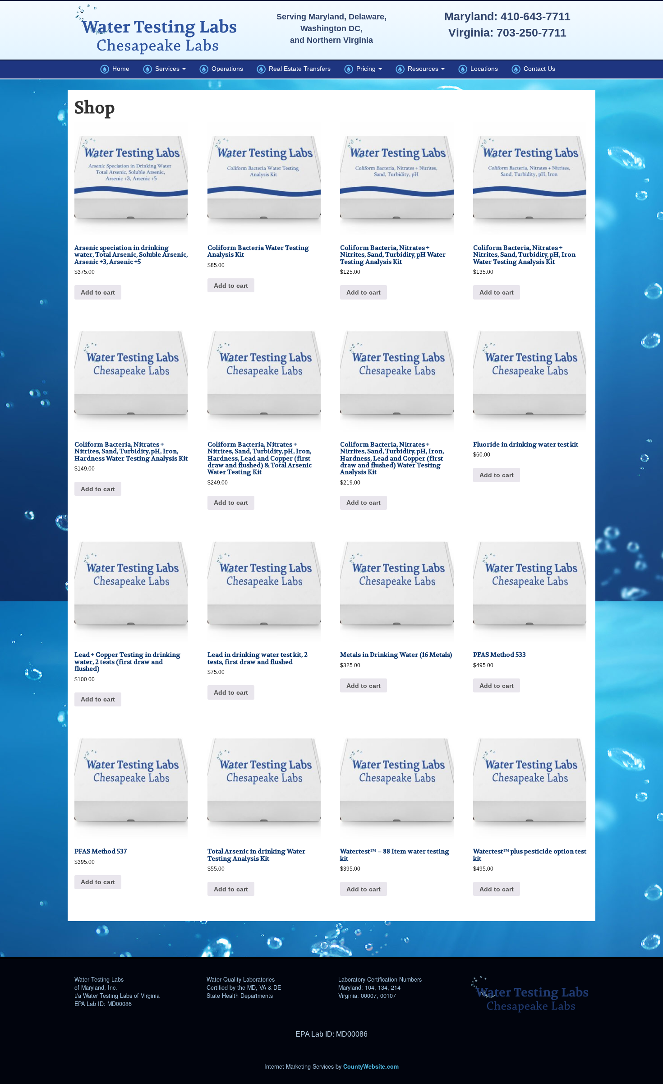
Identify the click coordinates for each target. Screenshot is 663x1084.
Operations (225, 68)
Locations (482, 68)
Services (166, 68)
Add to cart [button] (98, 292)
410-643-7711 (536, 16)
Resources (422, 68)
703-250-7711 (531, 32)
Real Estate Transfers (298, 68)
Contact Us (537, 68)
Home (119, 68)
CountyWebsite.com (371, 1066)
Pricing (365, 68)
